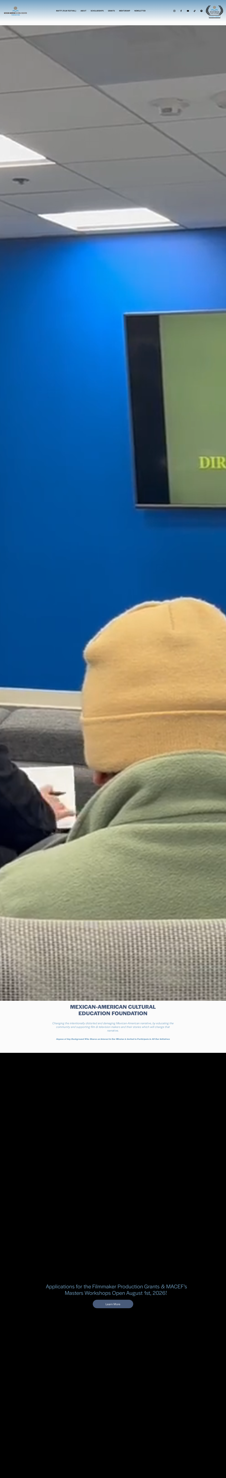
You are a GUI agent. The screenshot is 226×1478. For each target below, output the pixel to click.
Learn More (113, 1304)
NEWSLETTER (139, 11)
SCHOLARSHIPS (97, 11)
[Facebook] (181, 11)
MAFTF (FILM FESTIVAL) (66, 11)
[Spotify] (201, 11)
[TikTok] (194, 11)
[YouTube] (188, 11)
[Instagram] (174, 11)
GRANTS (111, 11)
